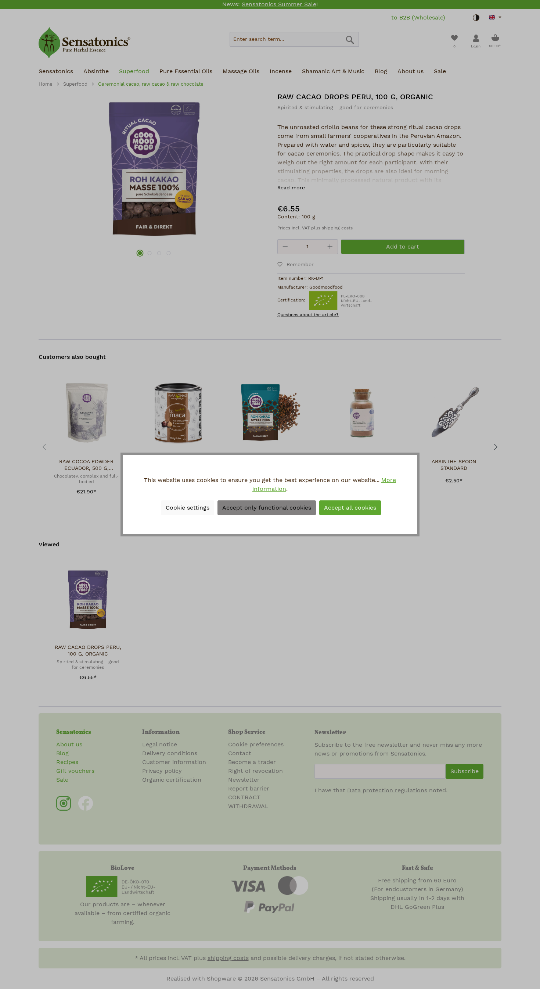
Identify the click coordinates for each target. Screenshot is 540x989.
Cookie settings (187, 507)
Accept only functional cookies (266, 507)
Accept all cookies (350, 507)
